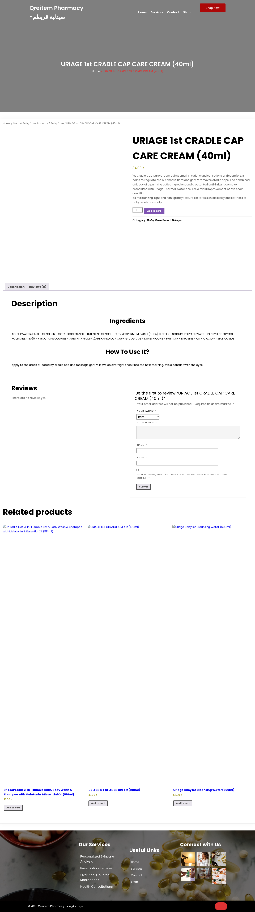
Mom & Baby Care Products (30, 123)
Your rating (146, 411)
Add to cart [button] (13, 807)
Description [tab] (16, 287)
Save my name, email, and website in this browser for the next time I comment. (183, 476)
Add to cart (154, 210)
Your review (147, 422)
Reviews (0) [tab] (37, 287)
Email (142, 457)
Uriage (176, 220)
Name (142, 445)
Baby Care (57, 123)
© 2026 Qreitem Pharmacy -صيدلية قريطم (55, 906)
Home (96, 71)
